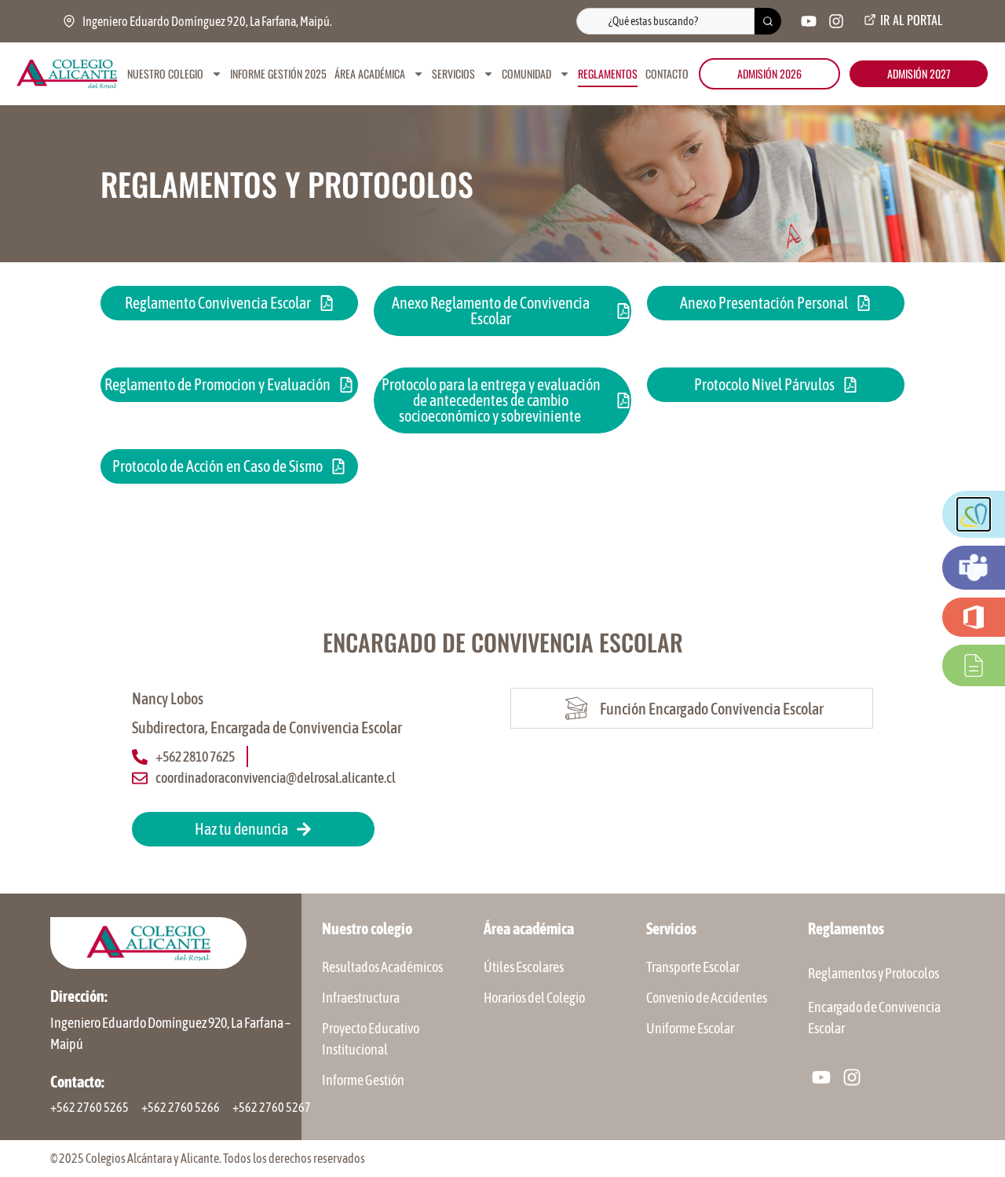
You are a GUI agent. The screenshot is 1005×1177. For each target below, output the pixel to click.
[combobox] (665, 21)
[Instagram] (836, 21)
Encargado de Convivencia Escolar (874, 1017)
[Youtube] (808, 21)
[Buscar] (768, 21)
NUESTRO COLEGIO (165, 73)
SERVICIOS (453, 73)
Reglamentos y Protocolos (873, 973)
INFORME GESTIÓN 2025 (278, 73)
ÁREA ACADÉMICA (369, 73)
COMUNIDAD (526, 73)
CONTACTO (667, 73)
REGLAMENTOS (608, 73)
